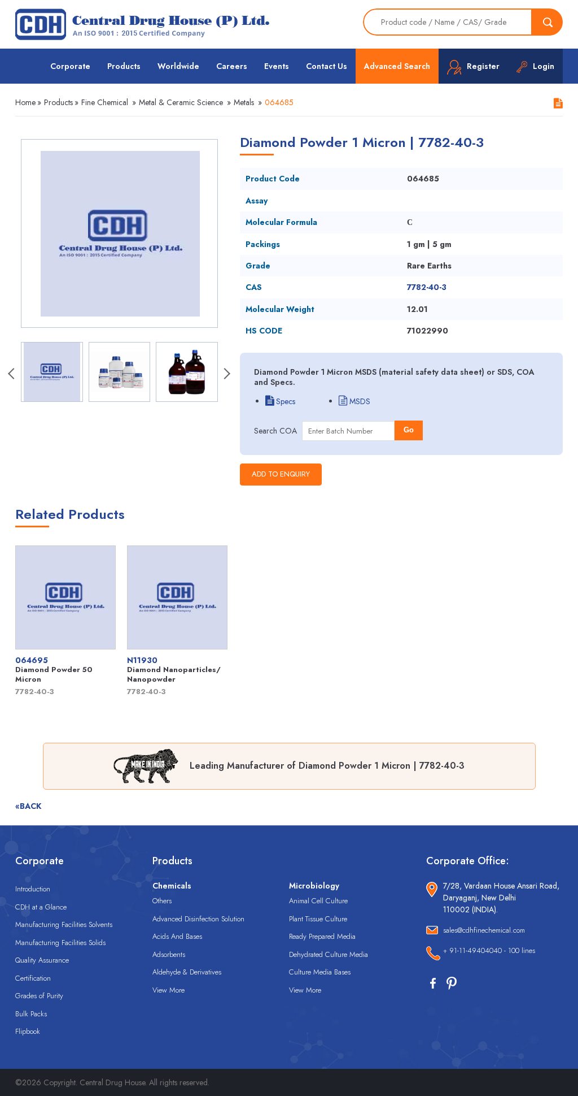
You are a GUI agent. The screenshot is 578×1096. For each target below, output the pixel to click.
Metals (244, 102)
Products (124, 66)
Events (276, 66)
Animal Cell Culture (318, 900)
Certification (33, 978)
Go (409, 430)
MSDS (358, 401)
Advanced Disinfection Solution (198, 918)
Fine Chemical (104, 102)
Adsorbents (168, 954)
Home (25, 102)
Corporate (70, 66)
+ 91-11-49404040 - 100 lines (489, 950)
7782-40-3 (426, 287)
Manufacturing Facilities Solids (60, 942)
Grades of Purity (39, 995)
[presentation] (12, 374)
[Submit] (547, 22)
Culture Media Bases (320, 972)
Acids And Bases (177, 936)
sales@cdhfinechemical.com (484, 930)
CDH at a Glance (41, 907)
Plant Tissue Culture (318, 918)
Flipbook (27, 1031)
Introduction (32, 888)
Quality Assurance (42, 960)
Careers (231, 66)
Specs (284, 401)
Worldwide (178, 66)
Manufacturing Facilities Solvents (63, 924)
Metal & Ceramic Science (181, 102)
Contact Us (326, 66)
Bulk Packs (31, 1013)
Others (162, 900)
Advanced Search (397, 66)
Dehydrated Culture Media (328, 954)
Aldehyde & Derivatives (186, 972)
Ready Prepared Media (322, 936)
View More (168, 990)
